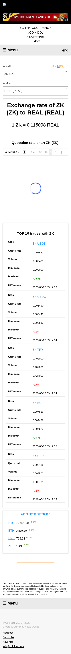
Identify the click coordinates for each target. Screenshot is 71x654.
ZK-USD (38, 456)
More (36, 41)
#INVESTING (35, 37)
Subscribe (8, 637)
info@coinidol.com (13, 646)
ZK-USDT (39, 243)
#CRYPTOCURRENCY (35, 27)
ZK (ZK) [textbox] (9, 73)
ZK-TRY (38, 349)
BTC (11, 523)
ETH (11, 530)
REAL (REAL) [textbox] (13, 91)
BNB (11, 538)
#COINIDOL (35, 32)
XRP (11, 545)
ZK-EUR (38, 402)
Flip (54, 66)
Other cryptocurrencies (35, 513)
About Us (8, 632)
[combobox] (35, 73)
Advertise (8, 641)
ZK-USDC (39, 296)
